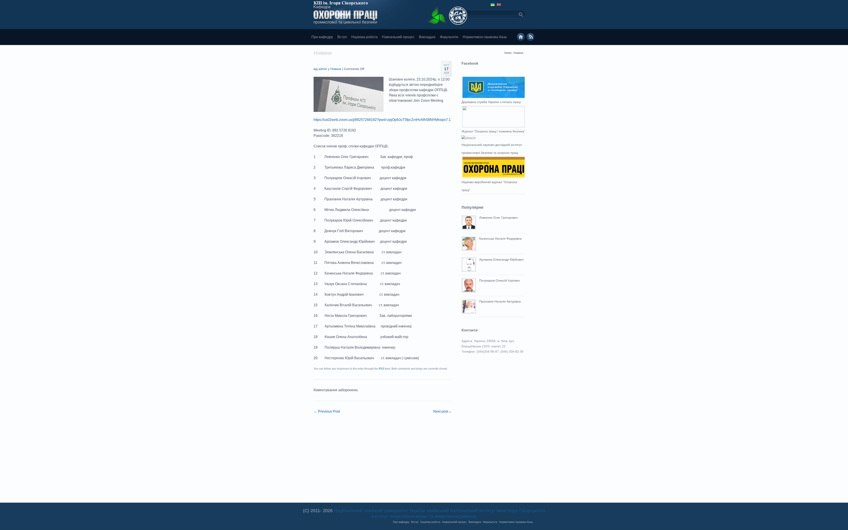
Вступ (342, 37)
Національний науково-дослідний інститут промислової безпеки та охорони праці (492, 148)
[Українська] (493, 4)
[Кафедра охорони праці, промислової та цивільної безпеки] (521, 37)
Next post (442, 411)
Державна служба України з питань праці (491, 102)
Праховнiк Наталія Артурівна (500, 301)
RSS (381, 368)
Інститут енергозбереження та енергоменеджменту (424, 516)
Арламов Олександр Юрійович (501, 259)
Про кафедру (322, 37)
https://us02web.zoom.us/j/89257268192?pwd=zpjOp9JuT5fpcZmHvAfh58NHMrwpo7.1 (382, 120)
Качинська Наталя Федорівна (500, 238)
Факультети (449, 37)
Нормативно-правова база (485, 37)
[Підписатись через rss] (530, 37)
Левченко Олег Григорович (498, 217)
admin (322, 69)
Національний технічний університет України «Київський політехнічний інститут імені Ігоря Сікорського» (439, 510)
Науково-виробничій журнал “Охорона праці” (489, 186)
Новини (518, 53)
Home (508, 53)
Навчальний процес (398, 37)
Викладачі (427, 37)
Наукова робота (364, 37)
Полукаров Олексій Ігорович (499, 280)
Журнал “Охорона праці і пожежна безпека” (493, 131)
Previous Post (327, 411)
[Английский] (499, 4)
